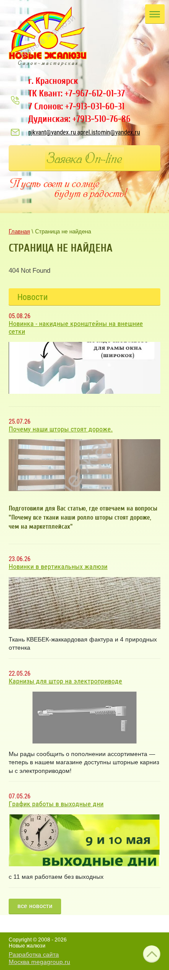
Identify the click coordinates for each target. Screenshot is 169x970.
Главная (19, 231)
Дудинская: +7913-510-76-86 (79, 119)
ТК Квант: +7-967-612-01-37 (76, 93)
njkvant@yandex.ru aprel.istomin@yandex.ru (84, 132)
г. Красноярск (53, 81)
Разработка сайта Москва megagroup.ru (39, 958)
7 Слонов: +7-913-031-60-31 (76, 106)
